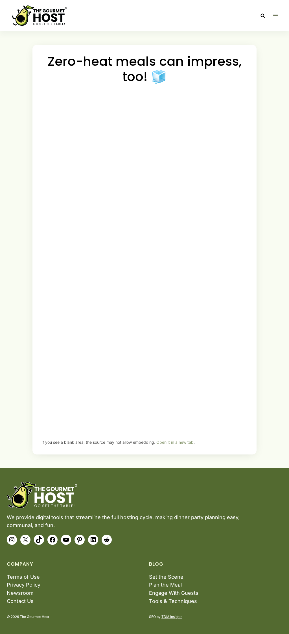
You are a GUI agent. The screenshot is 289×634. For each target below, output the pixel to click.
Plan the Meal (165, 585)
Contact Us (20, 601)
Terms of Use (23, 577)
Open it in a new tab (175, 442)
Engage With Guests (173, 593)
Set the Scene (166, 577)
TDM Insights (171, 617)
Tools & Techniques (173, 601)
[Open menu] (275, 15)
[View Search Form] (262, 15)
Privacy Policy (23, 585)
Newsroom (20, 593)
